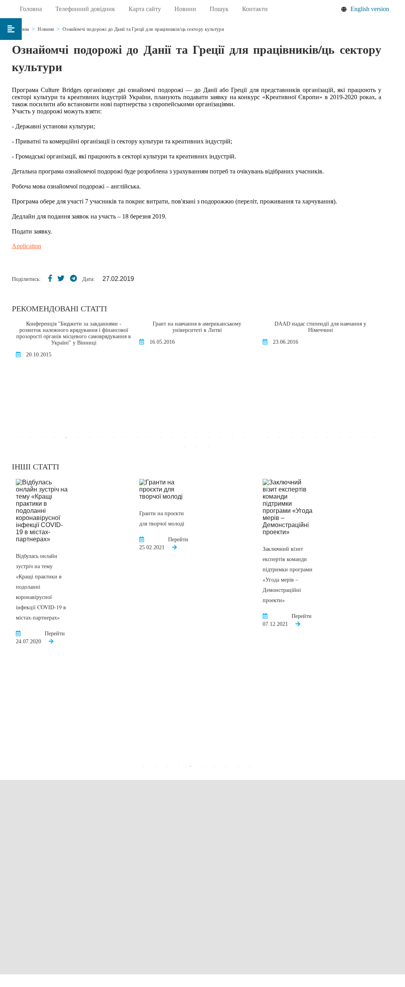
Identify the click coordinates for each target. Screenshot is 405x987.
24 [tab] (291, 437)
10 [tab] (125, 437)
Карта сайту (145, 9)
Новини (185, 9)
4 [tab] (54, 437)
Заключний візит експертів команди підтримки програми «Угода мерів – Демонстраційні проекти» (287, 574)
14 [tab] (173, 437)
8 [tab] (102, 437)
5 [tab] (66, 437)
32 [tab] (185, 447)
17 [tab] (208, 437)
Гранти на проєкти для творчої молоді (161, 518)
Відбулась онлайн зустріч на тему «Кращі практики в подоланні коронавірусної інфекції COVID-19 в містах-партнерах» (41, 586)
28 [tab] (339, 437)
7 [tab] (90, 437)
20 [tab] (244, 437)
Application (26, 246)
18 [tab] (220, 437)
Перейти (55, 634)
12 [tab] (149, 437)
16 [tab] (197, 437)
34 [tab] (208, 447)
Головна (31, 9)
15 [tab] (185, 437)
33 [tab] (197, 447)
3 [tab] (42, 437)
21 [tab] (256, 437)
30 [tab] (363, 437)
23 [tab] (280, 437)
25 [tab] (303, 437)
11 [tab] (137, 437)
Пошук (219, 9)
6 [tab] (78, 437)
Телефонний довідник (85, 9)
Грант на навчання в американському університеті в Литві (197, 327)
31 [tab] (375, 437)
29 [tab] (351, 437)
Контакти (255, 9)
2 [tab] (30, 437)
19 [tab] (232, 437)
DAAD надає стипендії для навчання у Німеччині (320, 327)
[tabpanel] (73, 344)
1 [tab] (19, 437)
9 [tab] (113, 437)
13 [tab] (161, 437)
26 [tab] (315, 437)
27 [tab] (327, 437)
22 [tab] (268, 437)
